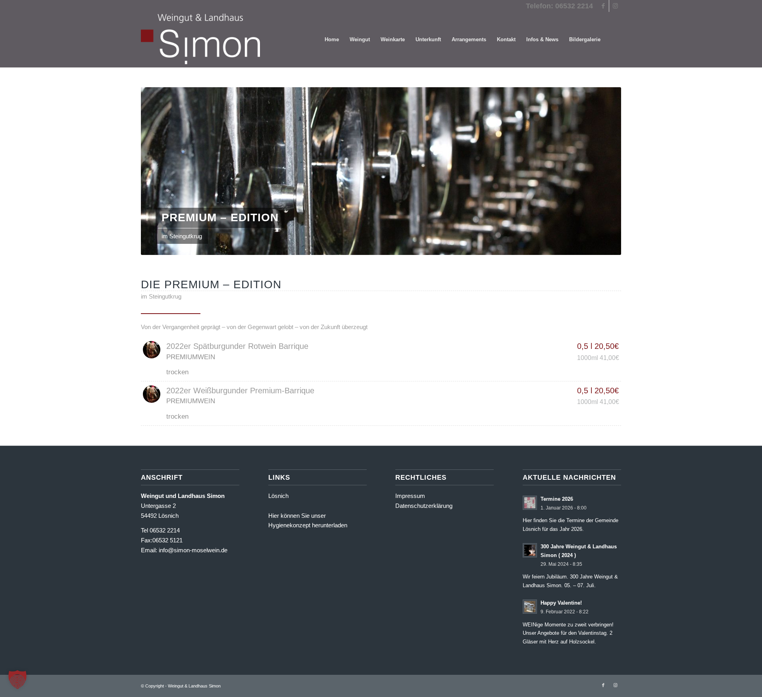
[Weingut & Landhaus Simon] (200, 39)
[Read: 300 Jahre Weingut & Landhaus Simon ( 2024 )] (530, 550)
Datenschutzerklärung (423, 505)
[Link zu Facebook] (603, 6)
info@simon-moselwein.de (193, 550)
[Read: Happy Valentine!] (530, 606)
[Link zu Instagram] (615, 6)
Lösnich (278, 495)
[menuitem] (331, 39)
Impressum (410, 495)
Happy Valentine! (561, 603)
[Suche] (613, 39)
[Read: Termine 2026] (530, 503)
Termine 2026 (557, 499)
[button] (17, 679)
